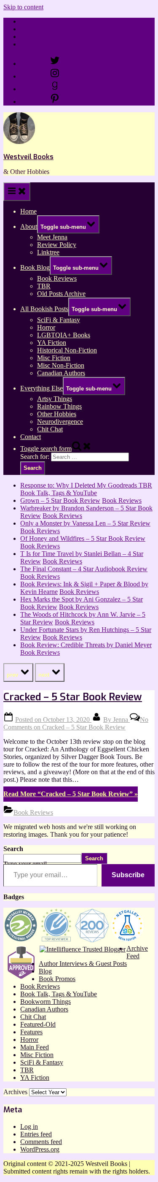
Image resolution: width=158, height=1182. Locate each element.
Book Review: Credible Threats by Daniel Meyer (86, 644)
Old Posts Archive (61, 293)
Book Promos (57, 978)
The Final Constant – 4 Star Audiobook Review (83, 568)
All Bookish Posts (44, 308)
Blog (45, 971)
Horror (46, 327)
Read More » (70, 793)
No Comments (75, 723)
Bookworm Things (45, 1001)
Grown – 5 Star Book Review (60, 500)
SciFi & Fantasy (58, 319)
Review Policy (39, 29)
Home (28, 21)
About (28, 226)
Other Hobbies (56, 413)
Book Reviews (57, 278)
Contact (30, 44)
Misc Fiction (53, 357)
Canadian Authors (61, 373)
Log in (29, 1126)
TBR (44, 286)
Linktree (31, 36)
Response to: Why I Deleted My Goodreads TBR (86, 485)
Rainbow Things (59, 406)
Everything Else (41, 388)
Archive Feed (137, 952)
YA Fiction (51, 342)
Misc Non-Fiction (60, 365)
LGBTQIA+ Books (63, 335)
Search (13, 848)
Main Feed (34, 1047)
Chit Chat (50, 429)
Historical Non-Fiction (67, 350)
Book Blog (35, 267)
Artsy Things (54, 398)
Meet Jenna (52, 237)
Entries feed (36, 1134)
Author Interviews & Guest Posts (83, 963)
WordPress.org (39, 1149)
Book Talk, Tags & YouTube (58, 492)
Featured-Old (38, 1024)
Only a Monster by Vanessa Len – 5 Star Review (85, 523)
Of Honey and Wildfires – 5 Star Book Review (82, 538)
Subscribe (128, 874)
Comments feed (41, 1141)
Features (31, 1032)
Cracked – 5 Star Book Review (72, 697)
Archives (15, 1091)
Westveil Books (28, 156)
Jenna (116, 719)
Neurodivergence (60, 421)
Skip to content (23, 7)
